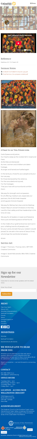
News (3, 317)
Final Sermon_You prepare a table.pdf (15, 74)
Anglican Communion (20, 427)
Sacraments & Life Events (9, 341)
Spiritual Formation (7, 313)
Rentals (3, 321)
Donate (30, 429)
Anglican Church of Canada (7, 428)
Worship (3, 336)
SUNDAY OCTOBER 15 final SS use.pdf (15, 72)
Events (3, 315)
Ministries (7, 332)
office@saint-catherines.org (10, 374)
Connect (4, 323)
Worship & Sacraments (8, 311)
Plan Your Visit (5, 307)
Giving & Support (6, 319)
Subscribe (6, 294)
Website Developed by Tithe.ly (27, 436)
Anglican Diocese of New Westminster (21, 422)
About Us (4, 309)
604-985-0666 (5, 373)
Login (30, 435)
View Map (4, 401)
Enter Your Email (6, 287)
